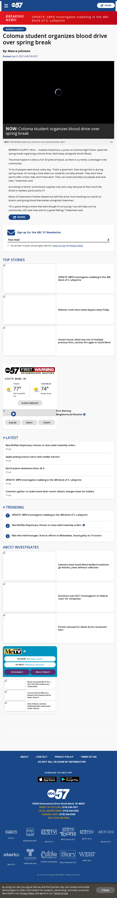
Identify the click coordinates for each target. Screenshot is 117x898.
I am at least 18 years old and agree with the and (46, 245)
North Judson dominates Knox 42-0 (25, 468)
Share (107, 5)
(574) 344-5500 (67, 814)
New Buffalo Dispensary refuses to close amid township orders (41, 445)
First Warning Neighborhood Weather (69, 412)
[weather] (9, 389)
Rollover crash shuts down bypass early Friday (83, 309)
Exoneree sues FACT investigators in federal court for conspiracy (83, 597)
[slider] (41, 121)
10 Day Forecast (30, 403)
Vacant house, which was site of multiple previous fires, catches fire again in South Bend (84, 341)
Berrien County (15, 29)
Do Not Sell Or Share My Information (62, 761)
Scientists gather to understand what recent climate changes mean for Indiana (50, 491)
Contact (42, 756)
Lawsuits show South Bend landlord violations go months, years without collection (83, 566)
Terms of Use (58, 245)
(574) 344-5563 (71, 810)
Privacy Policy (76, 245)
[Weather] (30, 373)
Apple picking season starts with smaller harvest (33, 456)
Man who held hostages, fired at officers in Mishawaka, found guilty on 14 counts (57, 535)
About (24, 756)
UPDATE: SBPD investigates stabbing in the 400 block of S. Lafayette (70, 18)
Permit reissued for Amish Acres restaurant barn (82, 628)
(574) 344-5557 (70, 807)
